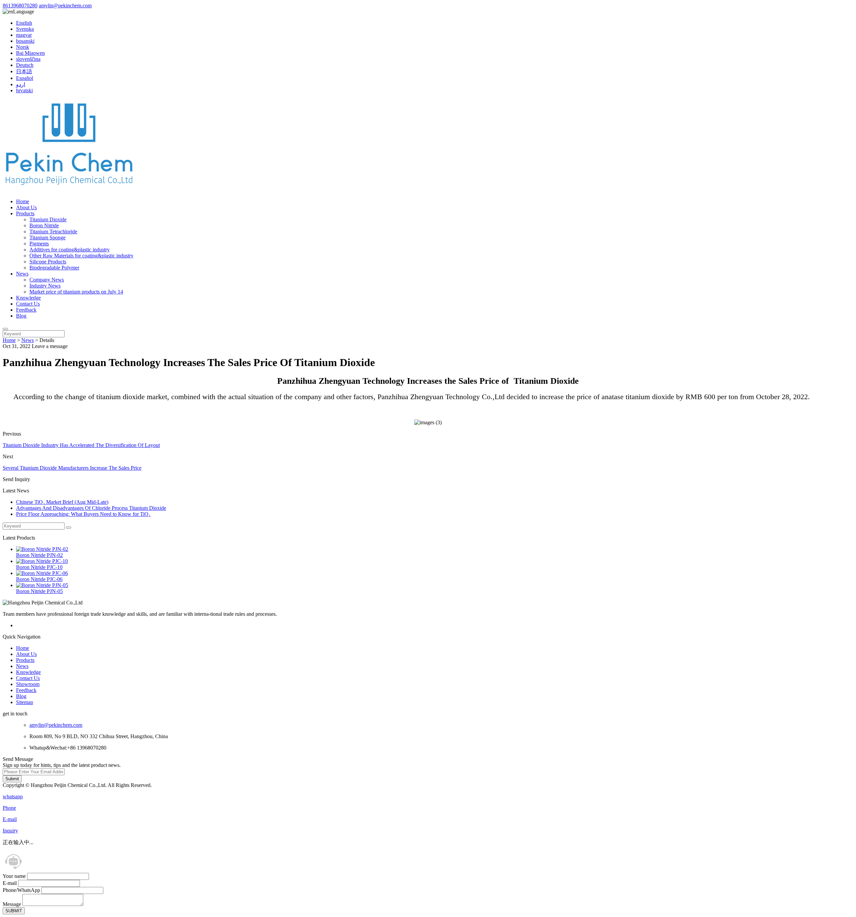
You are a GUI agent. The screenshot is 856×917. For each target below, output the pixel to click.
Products (25, 213)
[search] (5, 329)
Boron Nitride (44, 225)
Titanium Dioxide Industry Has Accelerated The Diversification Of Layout (81, 445)
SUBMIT (13, 910)
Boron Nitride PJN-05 (39, 591)
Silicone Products (47, 261)
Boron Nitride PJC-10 (39, 567)
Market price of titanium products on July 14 (76, 292)
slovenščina (28, 59)
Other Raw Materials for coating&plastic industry (81, 255)
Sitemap (24, 702)
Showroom (27, 684)
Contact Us (28, 304)
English (24, 23)
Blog (21, 316)
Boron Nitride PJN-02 (39, 555)
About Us (26, 207)
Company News (46, 279)
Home (22, 201)
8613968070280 (20, 5)
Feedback (26, 310)
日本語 (24, 71)
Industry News (45, 286)
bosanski (25, 41)
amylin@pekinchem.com (65, 5)
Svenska (25, 29)
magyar (24, 35)
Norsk (22, 47)
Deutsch (24, 65)
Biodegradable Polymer (54, 267)
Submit (12, 778)
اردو (20, 84)
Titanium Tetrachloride (53, 231)
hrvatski (24, 90)
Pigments (39, 243)
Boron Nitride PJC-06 (39, 579)
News (22, 273)
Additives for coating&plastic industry (69, 249)
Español (24, 78)
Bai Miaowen (30, 53)
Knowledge (28, 298)
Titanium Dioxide (48, 219)
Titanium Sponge (47, 237)
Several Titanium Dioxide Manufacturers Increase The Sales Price (72, 468)
